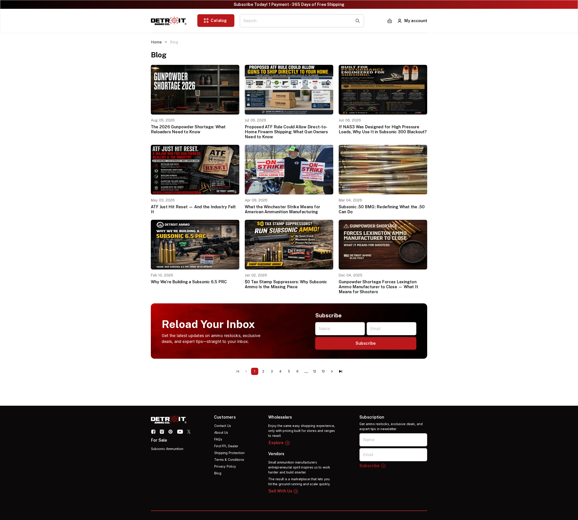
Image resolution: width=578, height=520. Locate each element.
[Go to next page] (332, 371)
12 (314, 371)
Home (156, 42)
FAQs (218, 439)
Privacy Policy (225, 466)
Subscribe (366, 343)
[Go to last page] (340, 371)
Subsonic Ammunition (167, 449)
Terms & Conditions (229, 459)
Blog (217, 473)
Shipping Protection (229, 453)
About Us (221, 432)
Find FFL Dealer (226, 446)
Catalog (219, 20)
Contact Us (222, 426)
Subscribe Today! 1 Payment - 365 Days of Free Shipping (289, 4)
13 (323, 371)
